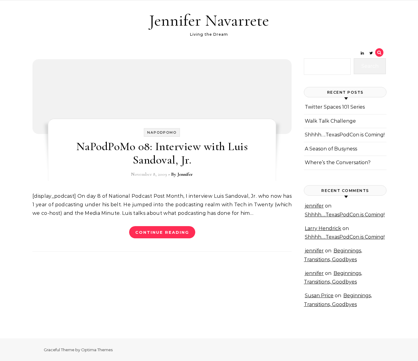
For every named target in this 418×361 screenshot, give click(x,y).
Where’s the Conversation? (338, 162)
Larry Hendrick (323, 228)
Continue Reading (162, 232)
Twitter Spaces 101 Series (335, 107)
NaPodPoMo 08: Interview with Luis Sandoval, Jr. (162, 153)
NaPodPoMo (162, 132)
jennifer (314, 206)
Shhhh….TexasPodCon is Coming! (345, 135)
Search (370, 66)
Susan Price (319, 295)
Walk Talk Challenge (330, 121)
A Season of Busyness (331, 149)
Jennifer (185, 174)
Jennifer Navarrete (209, 20)
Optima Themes (97, 349)
